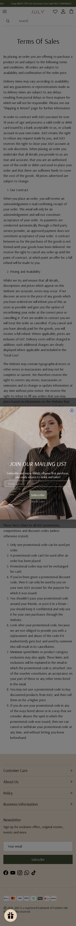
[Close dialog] (71, 410)
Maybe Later (38, 501)
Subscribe (38, 495)
